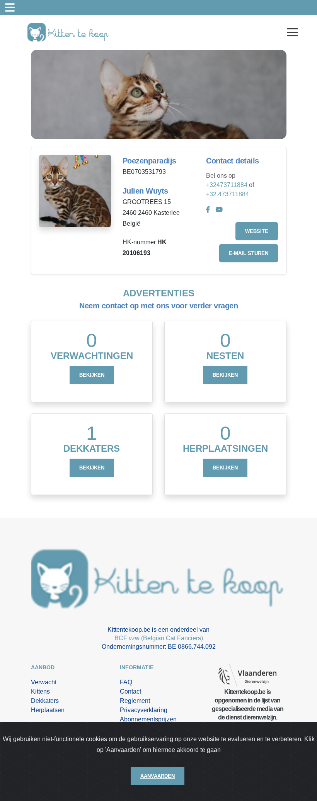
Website (256, 231)
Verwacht (43, 682)
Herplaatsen (48, 710)
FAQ (126, 682)
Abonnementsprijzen (148, 719)
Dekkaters (45, 700)
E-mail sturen (248, 253)
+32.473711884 (227, 194)
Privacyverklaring (143, 710)
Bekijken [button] (91, 375)
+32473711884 (226, 185)
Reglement (135, 700)
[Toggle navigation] (10, 7)
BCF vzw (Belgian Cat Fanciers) (158, 638)
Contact (130, 691)
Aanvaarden (157, 776)
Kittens (40, 691)
